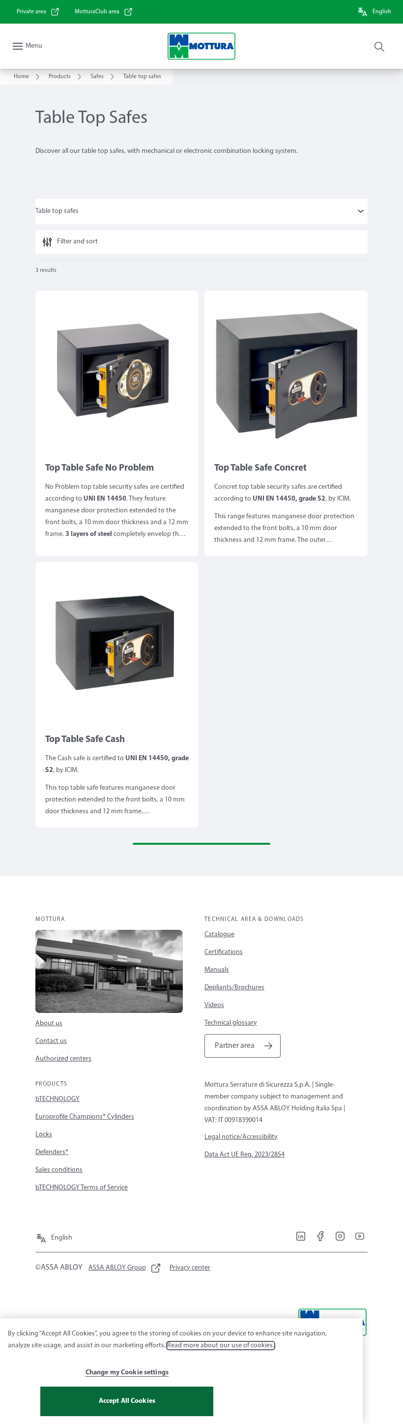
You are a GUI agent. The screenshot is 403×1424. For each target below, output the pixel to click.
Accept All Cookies (127, 1401)
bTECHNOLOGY (57, 1099)
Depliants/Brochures (234, 987)
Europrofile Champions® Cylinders (84, 1117)
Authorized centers (63, 1059)
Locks (43, 1134)
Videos (214, 1005)
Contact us (51, 1041)
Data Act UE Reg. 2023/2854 (244, 1154)
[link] (38, 12)
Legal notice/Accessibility (241, 1137)
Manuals (216, 970)
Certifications (223, 952)
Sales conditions (59, 1170)
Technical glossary (230, 1023)
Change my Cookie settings (127, 1372)
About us (48, 1023)
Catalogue (219, 934)
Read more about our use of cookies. (220, 1345)
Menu (34, 46)
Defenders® (51, 1152)
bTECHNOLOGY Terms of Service (81, 1187)
